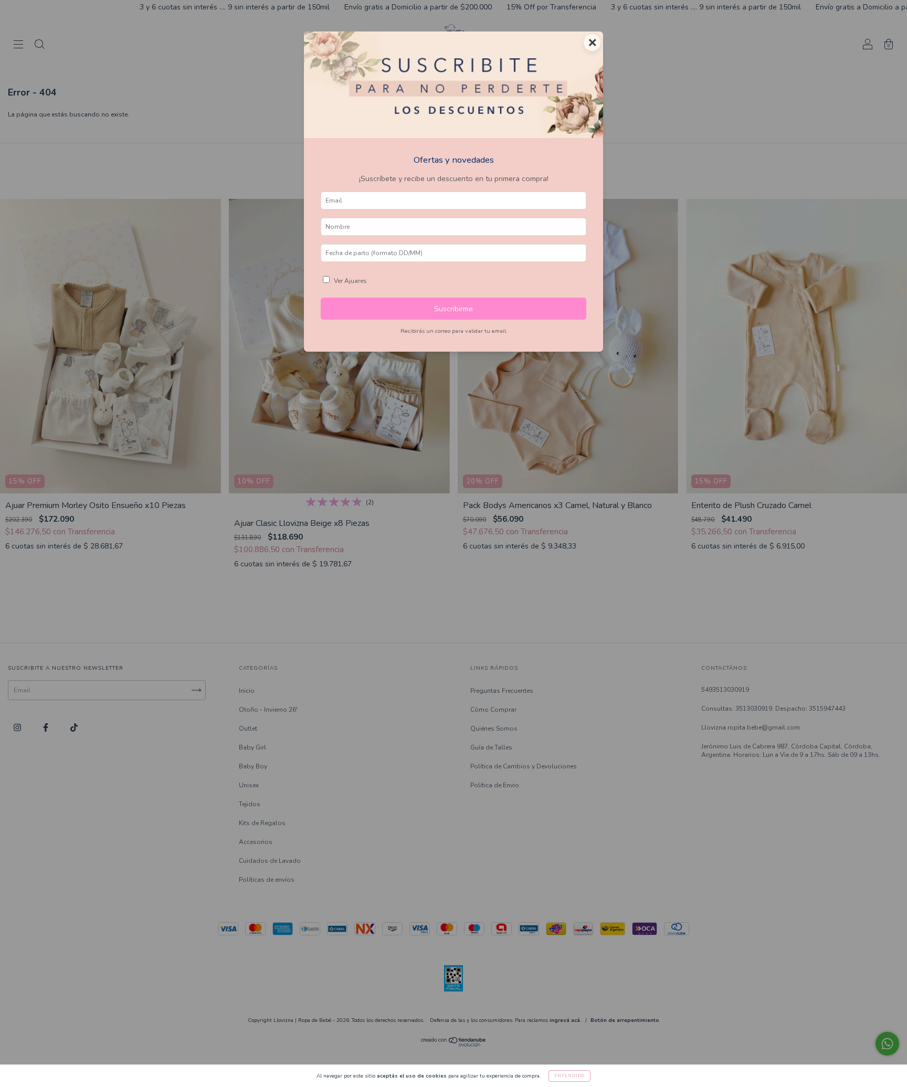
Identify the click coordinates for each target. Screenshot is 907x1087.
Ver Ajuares (350, 281)
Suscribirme (453, 308)
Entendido (569, 1076)
